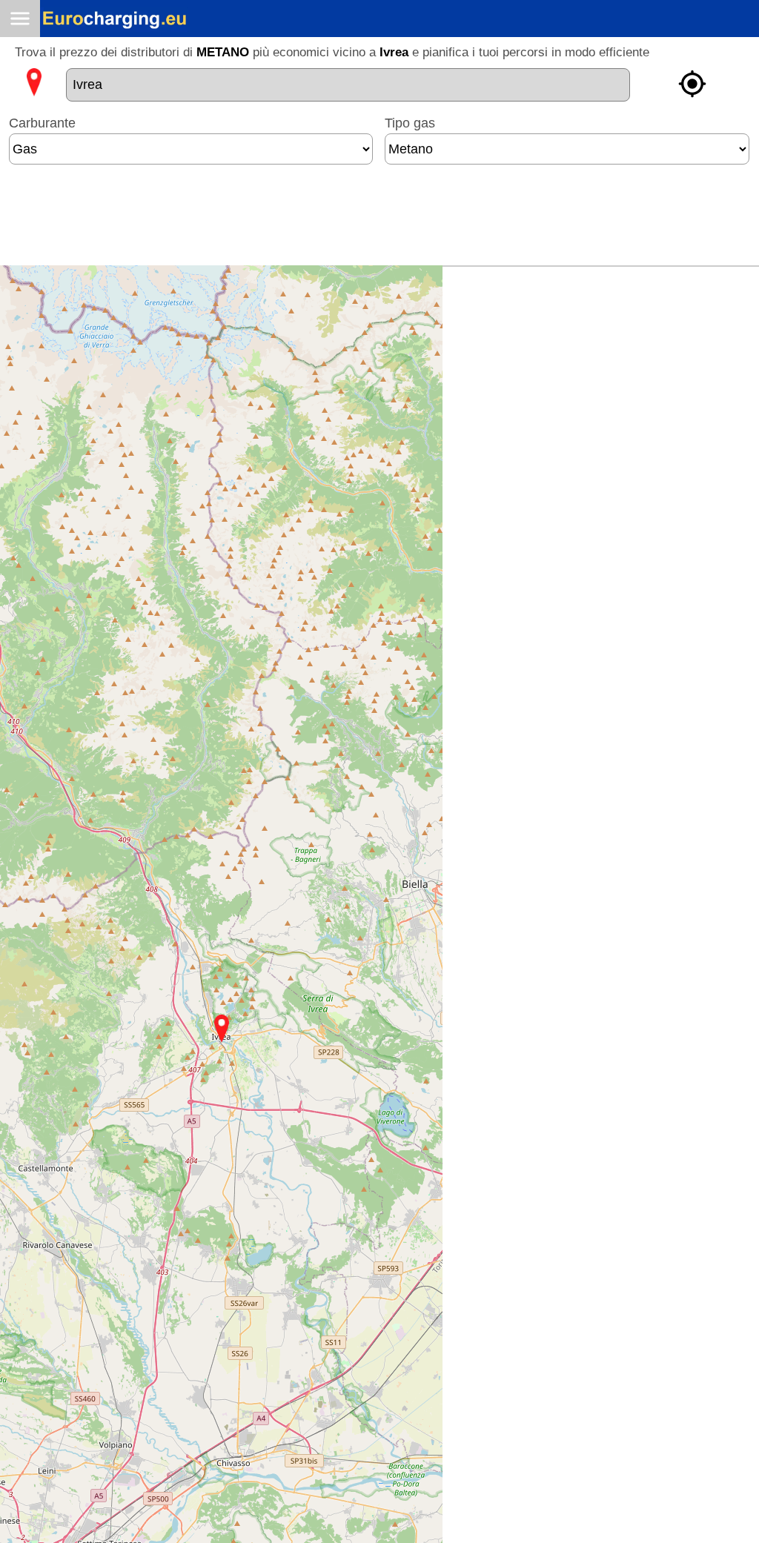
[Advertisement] (379, 220)
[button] (221, 1029)
